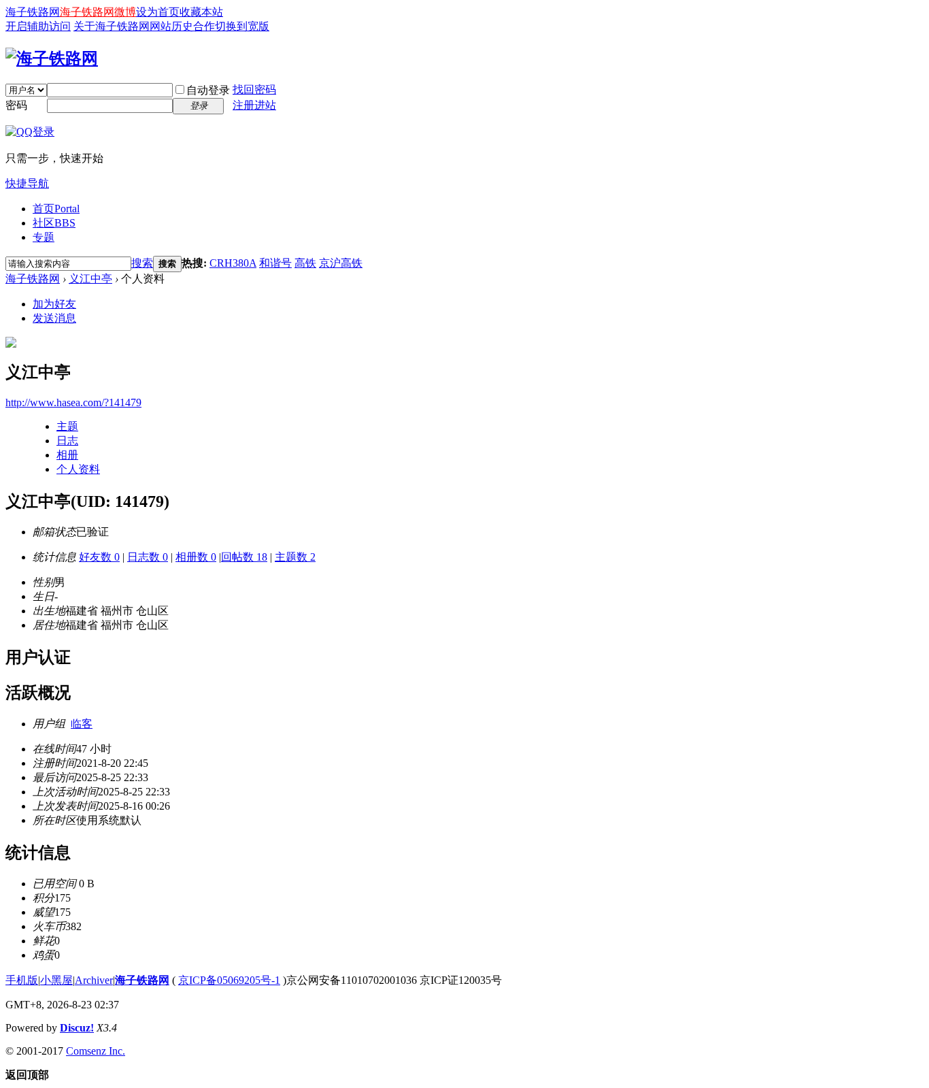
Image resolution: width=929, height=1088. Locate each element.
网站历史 (171, 26)
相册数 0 (195, 557)
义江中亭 (90, 278)
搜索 (142, 263)
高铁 (305, 263)
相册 (67, 455)
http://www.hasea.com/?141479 (73, 402)
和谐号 (275, 263)
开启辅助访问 (38, 26)
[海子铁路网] (51, 58)
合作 (204, 26)
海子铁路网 (32, 12)
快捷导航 (27, 183)
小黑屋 (56, 980)
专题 (43, 237)
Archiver (94, 980)
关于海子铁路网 (111, 26)
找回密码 (254, 89)
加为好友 (54, 304)
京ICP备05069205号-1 (229, 980)
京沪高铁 (340, 263)
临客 (81, 723)
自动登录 (208, 90)
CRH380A (232, 263)
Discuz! (77, 1028)
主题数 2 (295, 557)
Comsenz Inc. (95, 1051)
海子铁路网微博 (98, 12)
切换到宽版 (242, 26)
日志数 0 (147, 557)
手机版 (21, 980)
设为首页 (158, 12)
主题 (67, 426)
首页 (56, 208)
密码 (16, 105)
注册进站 (254, 105)
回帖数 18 (244, 557)
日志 (67, 440)
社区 (54, 223)
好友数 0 (99, 557)
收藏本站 (201, 12)
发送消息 (54, 318)
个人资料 (78, 469)
